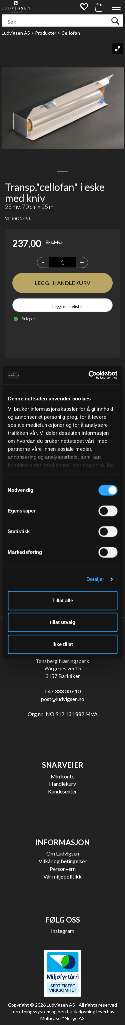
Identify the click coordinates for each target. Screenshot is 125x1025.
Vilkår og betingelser (63, 861)
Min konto (63, 776)
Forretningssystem (30, 1011)
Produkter (45, 33)
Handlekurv (62, 783)
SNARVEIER (62, 764)
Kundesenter (62, 791)
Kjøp (62, 283)
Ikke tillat (62, 644)
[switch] (107, 510)
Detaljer (95, 579)
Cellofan (70, 33)
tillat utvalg (62, 622)
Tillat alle (62, 600)
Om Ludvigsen (62, 853)
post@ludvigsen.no (62, 699)
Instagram (62, 931)
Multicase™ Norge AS (62, 1018)
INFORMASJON (62, 842)
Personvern (63, 869)
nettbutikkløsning (76, 1011)
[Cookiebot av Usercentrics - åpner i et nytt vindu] (89, 375)
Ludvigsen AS (16, 33)
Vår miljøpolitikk (62, 876)
